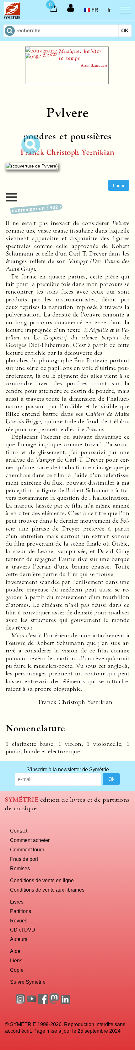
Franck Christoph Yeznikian (67, 152)
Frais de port (24, 859)
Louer (119, 185)
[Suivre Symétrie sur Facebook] (43, 1002)
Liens (16, 960)
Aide (15, 951)
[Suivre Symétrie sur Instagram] (20, 1002)
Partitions (20, 911)
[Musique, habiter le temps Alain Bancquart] (67, 82)
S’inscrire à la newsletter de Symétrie (67, 769)
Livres (17, 901)
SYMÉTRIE (21, 800)
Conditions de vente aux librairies (47, 890)
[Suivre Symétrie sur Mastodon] (54, 1002)
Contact (18, 830)
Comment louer (27, 849)
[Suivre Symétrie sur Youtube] (32, 1002)
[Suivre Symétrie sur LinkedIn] (66, 1002)
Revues (18, 920)
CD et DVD (22, 929)
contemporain (35, 208)
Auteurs (18, 939)
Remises (20, 868)
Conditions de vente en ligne (42, 880)
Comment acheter (30, 840)
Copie (17, 970)
